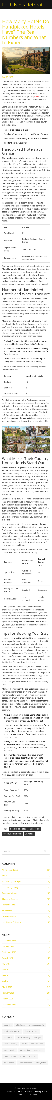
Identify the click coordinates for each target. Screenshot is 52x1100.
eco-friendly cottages (12, 1031)
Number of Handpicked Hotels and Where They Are (26, 134)
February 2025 (8, 993)
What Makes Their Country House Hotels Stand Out (26, 138)
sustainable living (23, 1037)
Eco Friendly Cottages (11, 881)
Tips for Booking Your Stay (15, 143)
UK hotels (29, 833)
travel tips (7, 1025)
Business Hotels (9, 916)
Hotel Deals (7, 910)
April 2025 (6, 981)
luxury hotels (41, 1063)
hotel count (34, 829)
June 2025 (6, 969)
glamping (32, 1056)
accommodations (25, 1063)
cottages (37, 1037)
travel (22, 1056)
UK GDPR (33, 1094)
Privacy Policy (41, 1091)
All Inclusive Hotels (10, 870)
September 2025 (9, 952)
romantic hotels (10, 1056)
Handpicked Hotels (18, 829)
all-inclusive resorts (36, 1025)
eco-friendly (38, 1050)
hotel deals (8, 1037)
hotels (37, 96)
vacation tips (25, 1050)
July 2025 (6, 963)
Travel (4, 875)
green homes (9, 1063)
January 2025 (7, 998)
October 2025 (8, 946)
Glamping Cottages (10, 899)
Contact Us (21, 1094)
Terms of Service (25, 1091)
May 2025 (6, 975)
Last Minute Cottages (11, 922)
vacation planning (10, 1044)
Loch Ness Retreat (22, 4)
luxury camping (9, 1050)
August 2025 (7, 958)
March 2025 (7, 987)
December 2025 (9, 940)
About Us (11, 1091)
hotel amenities (37, 1044)
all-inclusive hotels (31, 1031)
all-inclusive (20, 1025)
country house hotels (12, 833)
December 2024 (9, 1004)
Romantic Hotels (9, 904)
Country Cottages (9, 893)
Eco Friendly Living (10, 887)
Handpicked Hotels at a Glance (17, 130)
